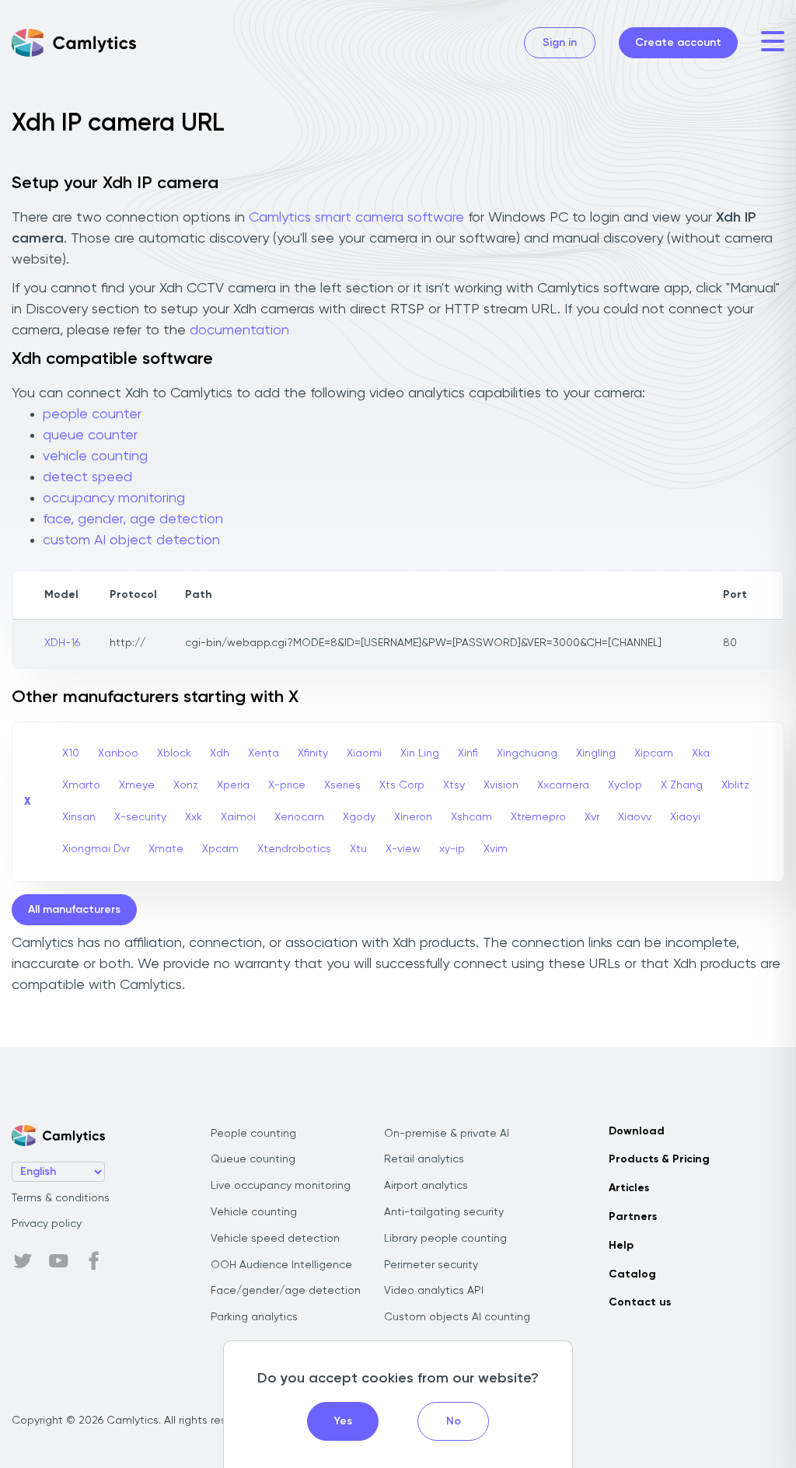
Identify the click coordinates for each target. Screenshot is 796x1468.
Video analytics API (434, 1290)
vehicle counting (95, 456)
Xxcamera (563, 785)
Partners (633, 1216)
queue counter (90, 435)
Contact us (640, 1302)
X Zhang (682, 785)
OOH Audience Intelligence (281, 1265)
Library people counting (445, 1238)
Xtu (358, 849)
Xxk (193, 817)
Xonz (185, 785)
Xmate (165, 849)
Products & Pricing (659, 1159)
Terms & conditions (61, 1198)
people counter (92, 414)
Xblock (174, 753)
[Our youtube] (58, 1261)
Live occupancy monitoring (281, 1185)
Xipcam (653, 753)
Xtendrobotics (294, 849)
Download (637, 1131)
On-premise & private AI (446, 1133)
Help (621, 1245)
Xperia (233, 785)
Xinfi (468, 753)
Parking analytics (254, 1317)
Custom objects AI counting (457, 1317)
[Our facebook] (94, 1261)
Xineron (413, 817)
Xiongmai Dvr (96, 849)
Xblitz (735, 785)
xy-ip (452, 849)
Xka (701, 753)
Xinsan (79, 817)
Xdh (219, 753)
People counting (253, 1133)
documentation (239, 330)
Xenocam (299, 817)
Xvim (496, 849)
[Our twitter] (22, 1261)
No (453, 1421)
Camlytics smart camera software (356, 218)
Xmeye (137, 785)
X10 (70, 753)
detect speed (87, 477)
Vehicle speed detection (275, 1238)
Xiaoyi (685, 817)
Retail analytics (424, 1159)
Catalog (632, 1274)
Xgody (359, 817)
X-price (286, 785)
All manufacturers (74, 909)
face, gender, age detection (133, 519)
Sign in (560, 42)
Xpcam (220, 849)
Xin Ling (419, 753)
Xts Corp (401, 785)
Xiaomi (364, 753)
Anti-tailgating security (444, 1212)
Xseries (342, 785)
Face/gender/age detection (286, 1290)
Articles (629, 1188)
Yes (343, 1421)
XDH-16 (62, 643)
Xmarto (81, 785)
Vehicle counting (254, 1212)
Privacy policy (47, 1223)
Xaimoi (238, 817)
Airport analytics (426, 1185)
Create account (678, 42)
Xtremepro (538, 817)
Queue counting (253, 1159)
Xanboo (118, 753)
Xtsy (454, 785)
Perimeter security (431, 1265)
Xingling (596, 753)
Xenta (263, 753)
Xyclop (625, 785)
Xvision (501, 785)
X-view (403, 849)
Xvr (592, 817)
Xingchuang (527, 753)
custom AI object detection (131, 540)
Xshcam (471, 817)
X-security (140, 817)
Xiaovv (634, 817)
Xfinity (313, 753)
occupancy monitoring (114, 498)
